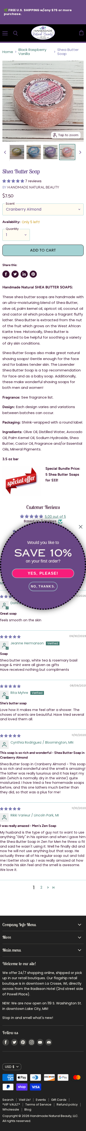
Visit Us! (25, 1099)
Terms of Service (38, 1104)
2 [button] (41, 887)
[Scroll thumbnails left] (6, 152)
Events (41, 1099)
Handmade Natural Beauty (33, 187)
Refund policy (67, 1104)
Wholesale (10, 1109)
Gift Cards (58, 1099)
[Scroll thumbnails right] (79, 152)
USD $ (9, 1066)
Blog (27, 1109)
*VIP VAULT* (11, 1104)
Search (8, 1099)
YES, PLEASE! (43, 573)
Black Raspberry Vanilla (32, 52)
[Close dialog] (81, 526)
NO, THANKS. (43, 586)
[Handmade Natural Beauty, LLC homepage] (43, 32)
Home (7, 52)
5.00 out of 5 (55, 516)
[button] (13, 180)
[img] (10, 636)
